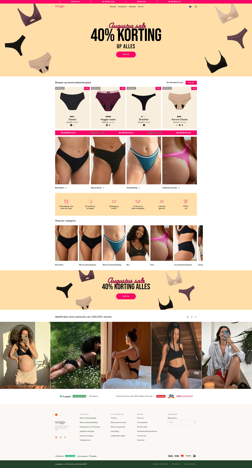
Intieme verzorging (86, 436)
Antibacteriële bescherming (147, 431)
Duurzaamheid (142, 422)
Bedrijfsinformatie (190, 464)
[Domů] (59, 6)
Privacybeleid (176, 464)
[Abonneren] (194, 422)
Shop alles (113, 6)
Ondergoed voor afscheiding (90, 427)
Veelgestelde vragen (118, 436)
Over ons (141, 6)
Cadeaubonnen (85, 440)
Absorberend (122, 6)
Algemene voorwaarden (160, 464)
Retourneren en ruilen (118, 422)
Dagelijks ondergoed (87, 431)
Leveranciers (141, 436)
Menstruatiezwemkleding (89, 422)
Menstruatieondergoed (88, 418)
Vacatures (141, 440)
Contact (114, 418)
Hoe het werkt (142, 427)
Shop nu (126, 54)
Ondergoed (132, 6)
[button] (196, 7)
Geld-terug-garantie (118, 427)
